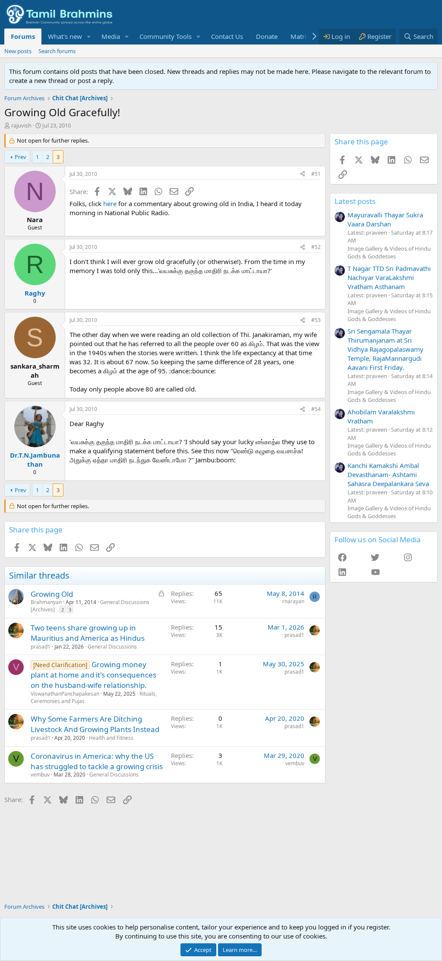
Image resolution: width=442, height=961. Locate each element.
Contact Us (227, 36)
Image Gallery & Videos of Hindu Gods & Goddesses (389, 252)
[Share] (302, 174)
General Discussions (112, 646)
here (110, 203)
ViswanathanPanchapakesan (65, 693)
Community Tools (165, 36)
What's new (65, 36)
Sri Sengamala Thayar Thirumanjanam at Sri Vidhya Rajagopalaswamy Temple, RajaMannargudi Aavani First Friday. (385, 349)
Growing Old (52, 594)
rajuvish (21, 125)
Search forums (57, 51)
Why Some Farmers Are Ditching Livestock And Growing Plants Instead (95, 724)
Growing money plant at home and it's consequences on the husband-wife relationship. (93, 674)
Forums (23, 36)
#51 (316, 174)
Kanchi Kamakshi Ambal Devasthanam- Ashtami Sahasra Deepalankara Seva (388, 474)
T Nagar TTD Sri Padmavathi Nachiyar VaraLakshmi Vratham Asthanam (389, 277)
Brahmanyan (46, 602)
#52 (316, 247)
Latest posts (355, 201)
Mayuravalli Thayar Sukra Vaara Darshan (385, 219)
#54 (316, 409)
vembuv (40, 774)
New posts (18, 51)
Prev (20, 157)
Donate (267, 36)
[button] (89, 37)
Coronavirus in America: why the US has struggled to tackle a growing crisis (97, 761)
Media (110, 36)
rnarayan (293, 601)
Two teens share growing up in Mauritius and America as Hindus (88, 633)
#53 (316, 320)
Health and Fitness (111, 737)
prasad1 (41, 646)
